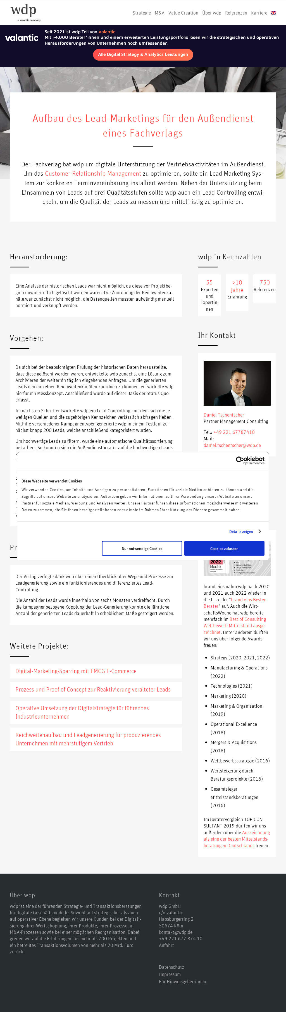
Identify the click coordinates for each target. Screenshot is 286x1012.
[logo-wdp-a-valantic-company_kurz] (25, 12)
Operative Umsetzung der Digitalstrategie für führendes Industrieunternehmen (82, 712)
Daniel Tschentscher (224, 415)
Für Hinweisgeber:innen (182, 981)
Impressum (170, 974)
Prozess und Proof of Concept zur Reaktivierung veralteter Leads (93, 689)
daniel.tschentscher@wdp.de (232, 445)
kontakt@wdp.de (175, 932)
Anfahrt (166, 945)
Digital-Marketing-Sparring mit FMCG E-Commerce (76, 670)
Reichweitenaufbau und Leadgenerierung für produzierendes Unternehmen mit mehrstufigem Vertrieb (88, 739)
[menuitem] (142, 12)
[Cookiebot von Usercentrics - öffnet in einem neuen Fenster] (240, 460)
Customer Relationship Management (93, 173)
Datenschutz (171, 967)
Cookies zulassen (224, 548)
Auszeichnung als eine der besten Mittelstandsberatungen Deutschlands (237, 838)
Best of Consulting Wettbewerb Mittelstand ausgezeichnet (235, 625)
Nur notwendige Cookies (142, 548)
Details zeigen (241, 531)
